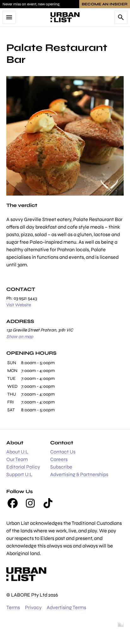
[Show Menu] (9, 17)
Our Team (17, 459)
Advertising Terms (66, 607)
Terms (13, 607)
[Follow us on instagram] (30, 503)
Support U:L (19, 474)
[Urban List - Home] (65, 17)
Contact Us (62, 452)
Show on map (19, 336)
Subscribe (61, 467)
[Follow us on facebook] (12, 503)
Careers (59, 459)
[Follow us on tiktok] (48, 503)
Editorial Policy (23, 467)
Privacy (33, 607)
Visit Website (18, 305)
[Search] (120, 17)
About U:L (17, 452)
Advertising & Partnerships (79, 474)
